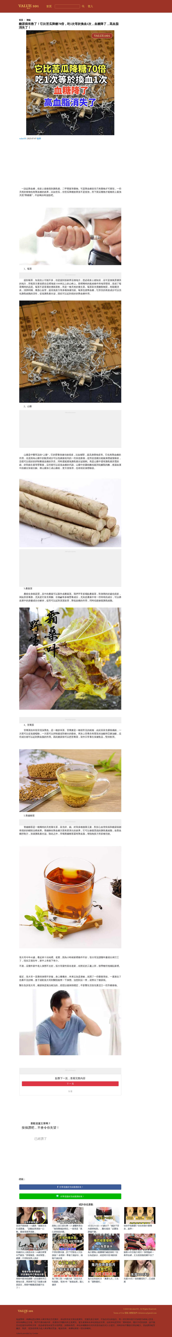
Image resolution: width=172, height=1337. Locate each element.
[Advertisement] (70, 164)
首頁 (49, 6)
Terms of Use (118, 1313)
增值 (29, 20)
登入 (90, 6)
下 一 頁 (70, 1084)
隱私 (127, 1313)
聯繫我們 (133, 1313)
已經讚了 (40, 1138)
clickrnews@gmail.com (147, 1313)
